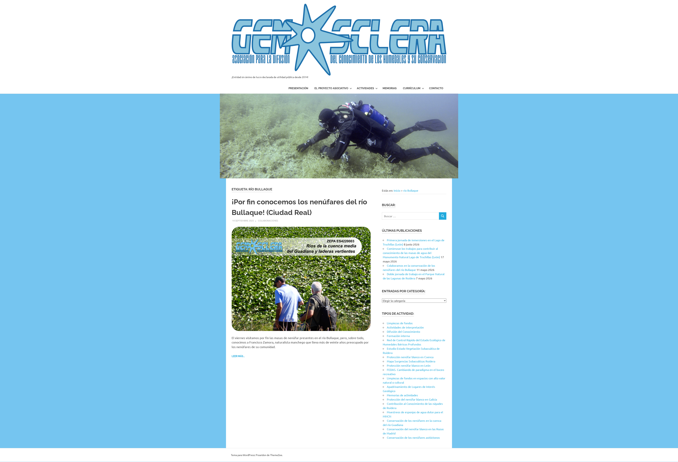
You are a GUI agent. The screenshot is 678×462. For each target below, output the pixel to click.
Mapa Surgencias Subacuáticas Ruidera (411, 361)
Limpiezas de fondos (400, 323)
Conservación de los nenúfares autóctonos (413, 437)
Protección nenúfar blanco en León (408, 365)
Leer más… (238, 356)
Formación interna (398, 335)
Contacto (436, 88)
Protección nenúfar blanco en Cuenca (410, 357)
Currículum (411, 88)
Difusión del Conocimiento (403, 331)
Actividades (365, 88)
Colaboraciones (268, 220)
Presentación (298, 88)
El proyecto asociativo (331, 88)
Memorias (390, 88)
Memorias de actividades (402, 395)
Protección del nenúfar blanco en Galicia (412, 399)
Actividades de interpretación (405, 327)
